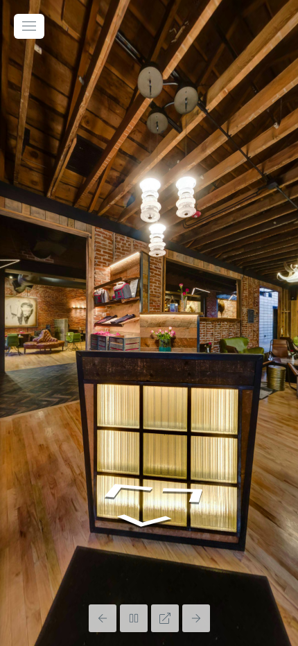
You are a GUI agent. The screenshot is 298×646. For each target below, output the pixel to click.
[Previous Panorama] (102, 618)
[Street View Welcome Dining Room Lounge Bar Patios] (149, 323)
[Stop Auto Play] (134, 618)
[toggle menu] (29, 26)
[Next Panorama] (196, 618)
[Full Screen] (165, 618)
